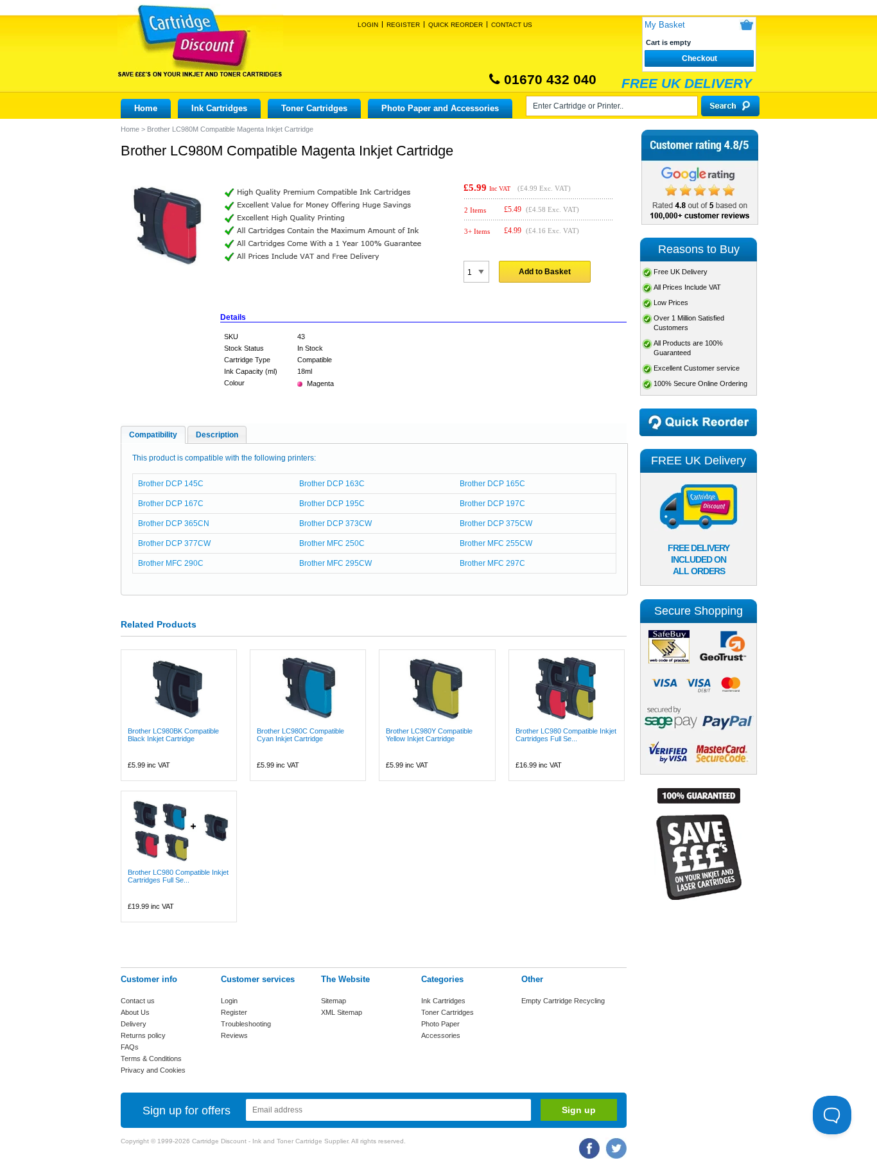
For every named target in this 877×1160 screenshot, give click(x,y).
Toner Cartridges (314, 108)
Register (403, 24)
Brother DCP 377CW (174, 543)
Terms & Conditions (151, 1058)
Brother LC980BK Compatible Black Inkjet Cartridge (173, 735)
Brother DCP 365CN (173, 523)
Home (145, 108)
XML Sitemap (341, 1012)
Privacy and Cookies (153, 1070)
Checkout (699, 58)
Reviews (234, 1035)
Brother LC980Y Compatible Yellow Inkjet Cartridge (429, 735)
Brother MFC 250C (332, 543)
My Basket (665, 25)
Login (368, 24)
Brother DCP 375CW (496, 523)
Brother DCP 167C (171, 503)
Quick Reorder (455, 24)
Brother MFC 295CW (335, 563)
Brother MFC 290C (171, 563)
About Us (135, 1012)
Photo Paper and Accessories (440, 108)
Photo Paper (440, 1024)
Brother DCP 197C (492, 503)
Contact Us (511, 24)
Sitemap (333, 1001)
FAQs (130, 1047)
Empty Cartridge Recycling (563, 1001)
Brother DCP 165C (492, 483)
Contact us (138, 1001)
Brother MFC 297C (492, 563)
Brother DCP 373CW (335, 523)
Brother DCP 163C (332, 483)
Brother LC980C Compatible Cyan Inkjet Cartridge (300, 735)
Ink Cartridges (219, 108)
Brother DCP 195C (332, 503)
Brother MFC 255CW (496, 543)
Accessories (440, 1035)
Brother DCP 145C (171, 483)
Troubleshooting (246, 1024)
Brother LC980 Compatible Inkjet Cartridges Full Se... (566, 735)
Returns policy (143, 1035)
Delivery (133, 1024)
